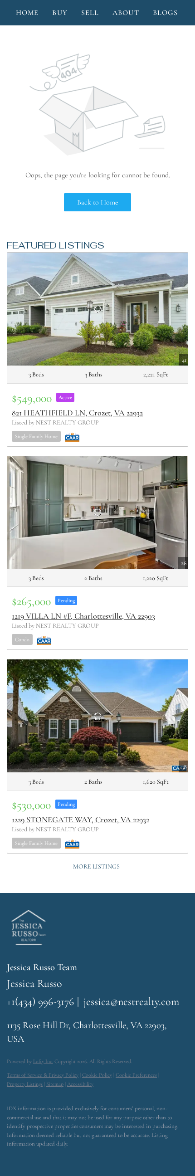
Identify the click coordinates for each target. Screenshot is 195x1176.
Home (27, 12)
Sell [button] (90, 12)
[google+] (83, 1157)
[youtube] (65, 1157)
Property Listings (25, 1084)
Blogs (165, 12)
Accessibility (80, 1084)
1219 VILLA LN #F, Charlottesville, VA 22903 (83, 616)
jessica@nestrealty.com (131, 1001)
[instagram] (47, 1157)
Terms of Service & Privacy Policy (42, 1075)
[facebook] (11, 1157)
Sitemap (54, 1084)
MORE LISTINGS (96, 866)
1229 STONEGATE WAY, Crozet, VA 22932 (80, 820)
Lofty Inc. (43, 1061)
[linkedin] (29, 1157)
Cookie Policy (97, 1075)
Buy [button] (59, 12)
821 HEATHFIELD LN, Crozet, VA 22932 (77, 413)
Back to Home (97, 202)
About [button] (125, 12)
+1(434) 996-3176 (40, 1001)
